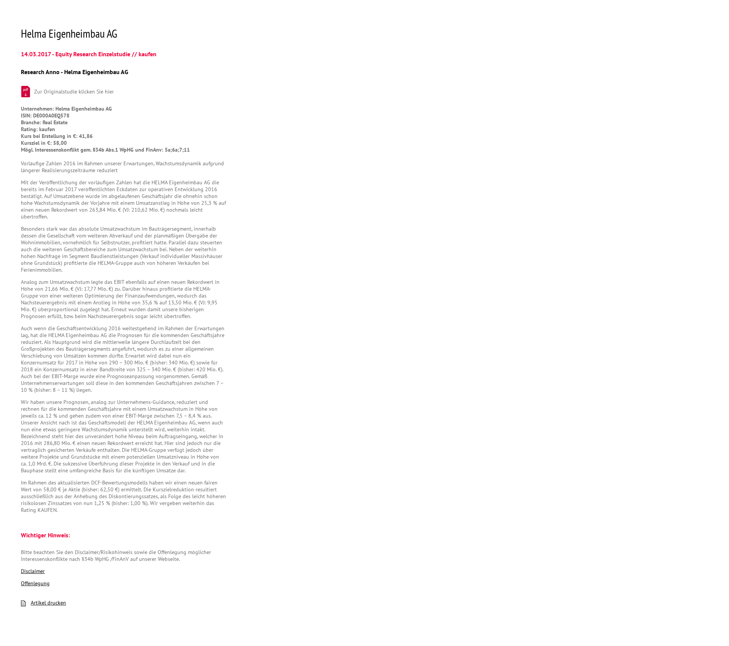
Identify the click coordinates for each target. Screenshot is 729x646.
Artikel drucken (48, 602)
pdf (25, 89)
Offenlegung (35, 583)
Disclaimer (33, 571)
